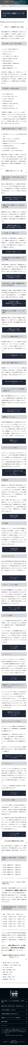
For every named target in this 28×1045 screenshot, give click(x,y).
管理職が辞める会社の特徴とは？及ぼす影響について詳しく (14, 276)
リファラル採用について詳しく (14, 647)
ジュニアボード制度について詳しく (14, 834)
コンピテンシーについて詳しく (14, 793)
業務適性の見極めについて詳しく (14, 516)
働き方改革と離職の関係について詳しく (14, 382)
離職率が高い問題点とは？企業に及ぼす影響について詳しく (14, 226)
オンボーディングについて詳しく (14, 578)
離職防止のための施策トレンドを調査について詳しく (14, 329)
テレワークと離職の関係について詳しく (14, 356)
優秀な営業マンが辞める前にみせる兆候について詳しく (14, 198)
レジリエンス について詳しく (14, 678)
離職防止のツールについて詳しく (14, 441)
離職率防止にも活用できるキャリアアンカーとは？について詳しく (14, 713)
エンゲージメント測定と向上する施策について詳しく (14, 472)
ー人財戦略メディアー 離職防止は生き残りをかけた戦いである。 (15, 1)
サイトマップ (4, 1025)
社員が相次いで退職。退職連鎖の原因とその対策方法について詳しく (14, 303)
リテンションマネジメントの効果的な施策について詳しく (14, 410)
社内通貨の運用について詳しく (14, 549)
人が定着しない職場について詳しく (14, 251)
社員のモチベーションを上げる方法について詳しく (14, 756)
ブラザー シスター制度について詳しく (14, 608)
